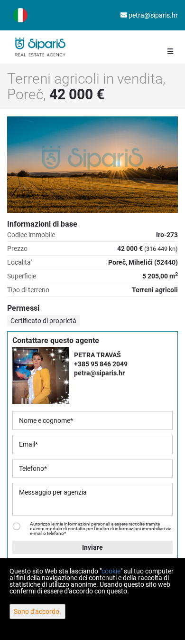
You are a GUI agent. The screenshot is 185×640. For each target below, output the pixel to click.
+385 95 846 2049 (101, 364)
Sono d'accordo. (37, 611)
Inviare (92, 547)
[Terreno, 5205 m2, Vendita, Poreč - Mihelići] (92, 164)
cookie (111, 571)
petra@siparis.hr (152, 15)
